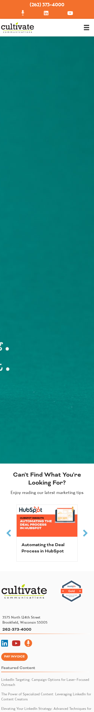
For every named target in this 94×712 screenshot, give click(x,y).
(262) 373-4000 (47, 4)
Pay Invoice (14, 657)
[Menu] (86, 27)
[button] (9, 533)
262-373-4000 (16, 629)
